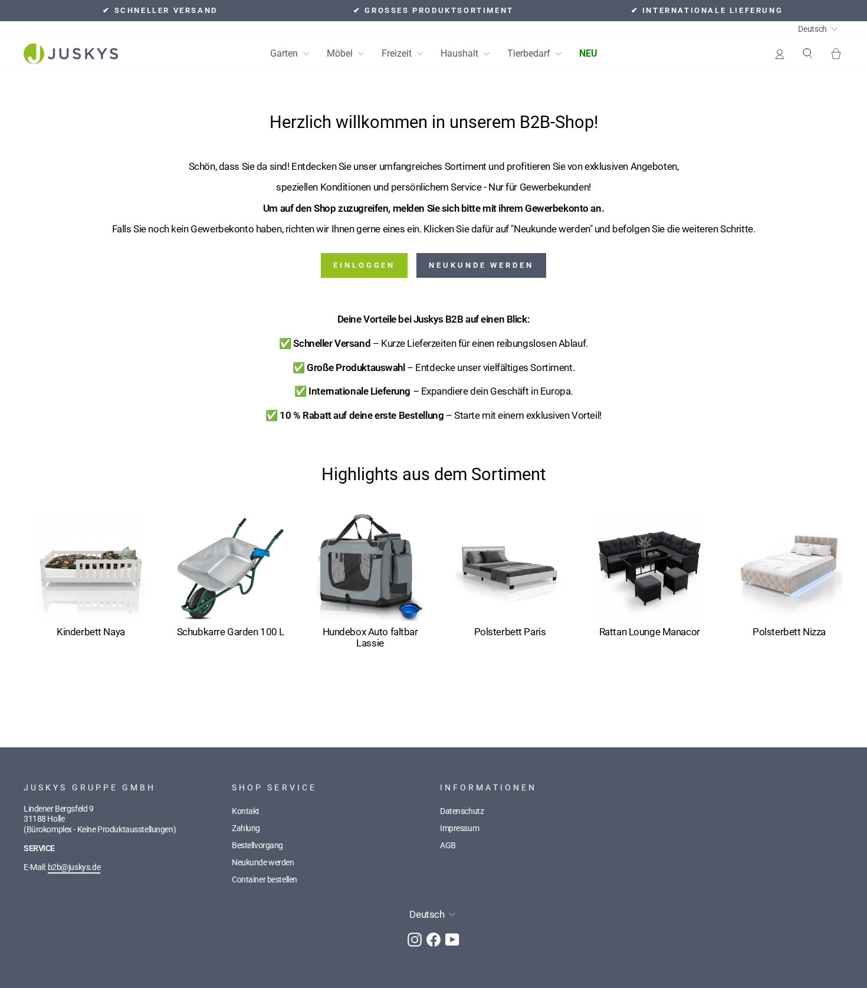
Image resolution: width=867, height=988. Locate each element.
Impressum (459, 828)
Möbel (341, 53)
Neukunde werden (481, 265)
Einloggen (364, 265)
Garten (285, 53)
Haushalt (461, 53)
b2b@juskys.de (74, 867)
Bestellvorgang (257, 846)
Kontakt (246, 811)
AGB (448, 846)
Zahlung (246, 828)
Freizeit (398, 53)
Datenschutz (462, 811)
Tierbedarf (530, 53)
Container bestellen (264, 880)
